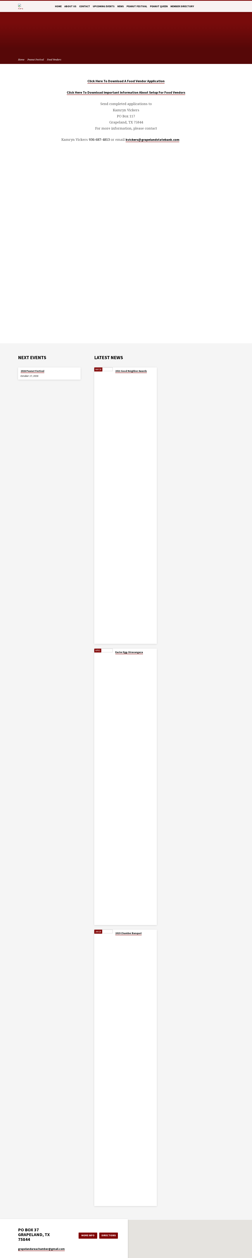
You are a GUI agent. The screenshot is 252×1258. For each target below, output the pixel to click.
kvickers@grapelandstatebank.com (152, 139)
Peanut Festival (137, 6)
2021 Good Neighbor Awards (131, 371)
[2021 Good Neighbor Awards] (103, 505)
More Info (87, 1235)
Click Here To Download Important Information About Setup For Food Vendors (126, 92)
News (120, 6)
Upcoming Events (104, 6)
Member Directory (182, 6)
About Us (70, 6)
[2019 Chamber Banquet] (103, 1068)
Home (58, 6)
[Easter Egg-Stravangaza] (103, 787)
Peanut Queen (159, 6)
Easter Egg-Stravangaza (129, 652)
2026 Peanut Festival (32, 371)
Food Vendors (54, 59)
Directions (108, 1235)
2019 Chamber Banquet (128, 933)
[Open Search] (232, 6)
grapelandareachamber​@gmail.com (41, 1249)
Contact (84, 6)
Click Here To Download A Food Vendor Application (126, 81)
